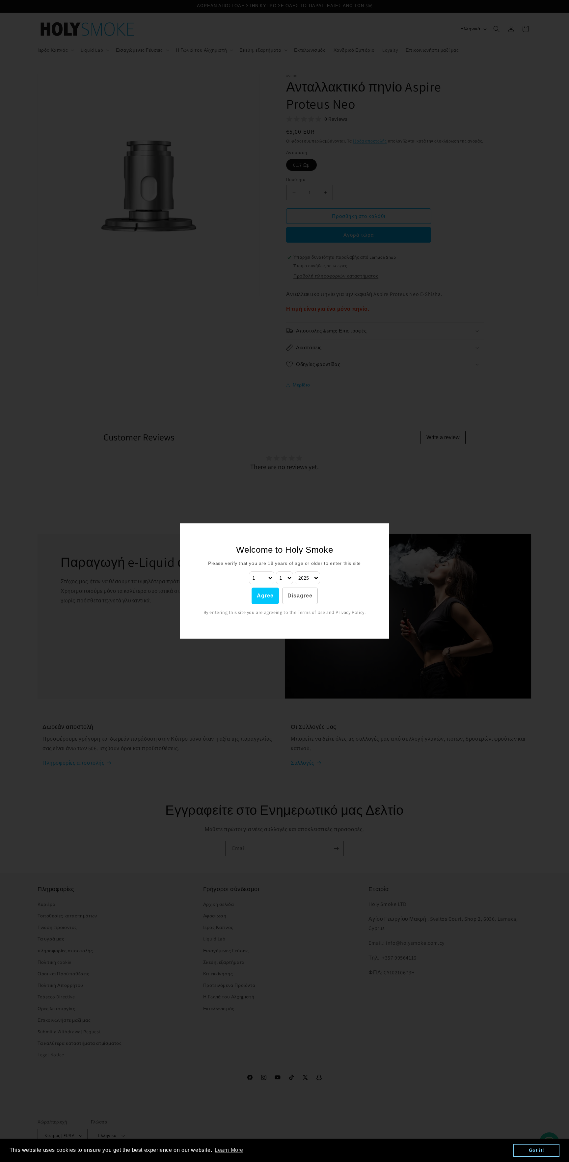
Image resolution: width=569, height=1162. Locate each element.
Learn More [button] (229, 1150)
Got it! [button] (536, 1150)
